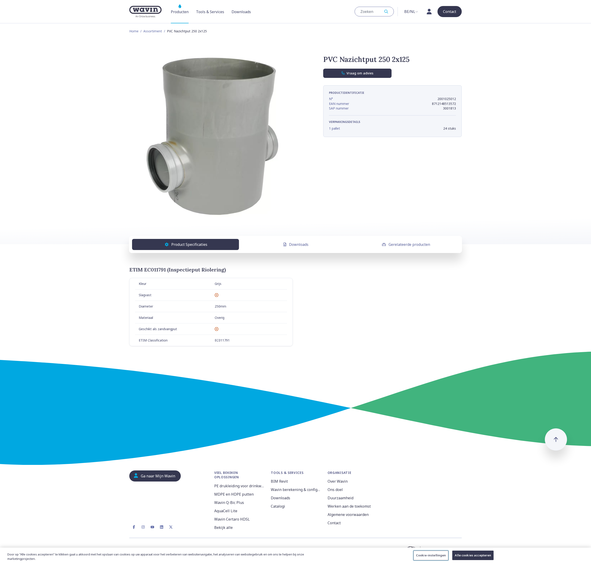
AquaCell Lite (225, 510)
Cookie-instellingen (431, 555)
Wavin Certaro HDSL (232, 519)
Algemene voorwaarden (348, 514)
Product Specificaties (189, 244)
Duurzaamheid (340, 497)
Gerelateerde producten (409, 244)
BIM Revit (279, 481)
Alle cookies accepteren (473, 555)
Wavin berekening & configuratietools (296, 489)
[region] (295, 556)
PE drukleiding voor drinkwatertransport (239, 485)
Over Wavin (338, 481)
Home (134, 31)
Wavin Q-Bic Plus (229, 502)
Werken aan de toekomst (349, 506)
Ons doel (335, 489)
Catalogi (278, 506)
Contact (334, 522)
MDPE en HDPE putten (234, 494)
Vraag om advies (360, 73)
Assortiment (152, 31)
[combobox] (374, 11)
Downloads (298, 244)
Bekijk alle (223, 527)
